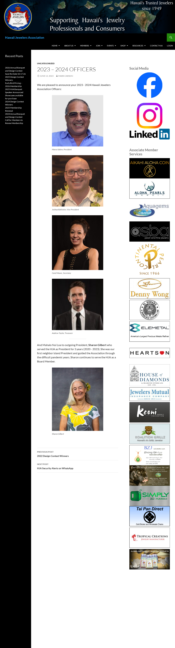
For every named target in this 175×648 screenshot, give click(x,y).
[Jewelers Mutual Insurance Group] (149, 394)
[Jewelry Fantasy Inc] (149, 412)
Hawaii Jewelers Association (24, 37)
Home (54, 45)
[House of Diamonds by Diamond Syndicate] (149, 375)
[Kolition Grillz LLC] (149, 434)
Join (98, 45)
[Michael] (149, 475)
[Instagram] (149, 115)
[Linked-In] (149, 133)
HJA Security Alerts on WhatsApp (55, 466)
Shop (123, 45)
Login (170, 45)
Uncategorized (46, 63)
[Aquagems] (149, 210)
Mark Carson (65, 76)
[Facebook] (149, 85)
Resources (137, 45)
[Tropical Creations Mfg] (149, 538)
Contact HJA (156, 45)
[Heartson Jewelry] (149, 353)
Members (84, 45)
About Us (68, 45)
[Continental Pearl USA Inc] (149, 260)
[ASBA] (149, 231)
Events (110, 45)
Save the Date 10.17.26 (15, 74)
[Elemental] (149, 331)
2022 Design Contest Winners (53, 454)
